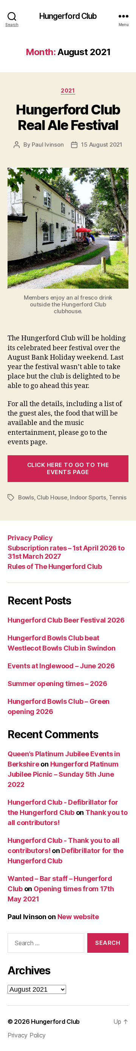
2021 (68, 90)
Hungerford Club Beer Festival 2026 (66, 620)
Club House (52, 497)
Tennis (117, 497)
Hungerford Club (68, 16)
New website (78, 917)
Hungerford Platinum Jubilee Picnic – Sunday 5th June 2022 (63, 774)
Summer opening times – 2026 (57, 684)
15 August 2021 (101, 144)
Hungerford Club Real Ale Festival (68, 117)
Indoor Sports (88, 497)
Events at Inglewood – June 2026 (61, 666)
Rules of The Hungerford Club (55, 566)
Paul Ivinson (47, 144)
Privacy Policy (30, 538)
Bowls (26, 497)
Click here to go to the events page (68, 468)
